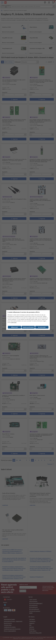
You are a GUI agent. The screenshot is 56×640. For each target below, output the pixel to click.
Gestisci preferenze (28, 327)
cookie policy (13, 322)
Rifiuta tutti (14, 327)
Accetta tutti (42, 327)
